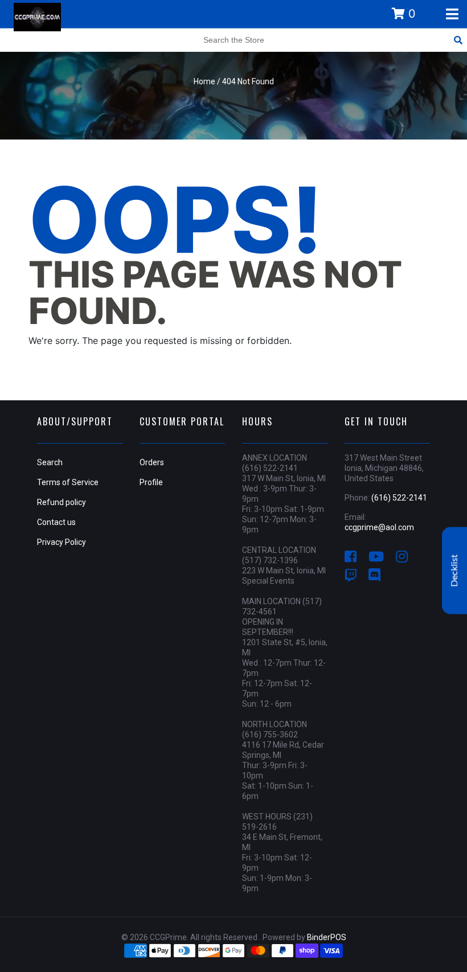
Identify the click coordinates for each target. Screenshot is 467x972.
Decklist (454, 570)
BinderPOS (326, 937)
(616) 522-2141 (399, 497)
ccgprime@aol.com (379, 527)
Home (204, 81)
